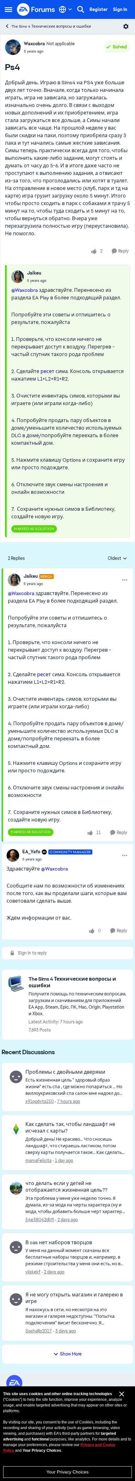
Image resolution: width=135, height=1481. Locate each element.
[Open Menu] (126, 26)
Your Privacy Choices (67, 1471)
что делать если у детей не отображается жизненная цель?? (66, 1186)
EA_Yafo (31, 852)
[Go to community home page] (36, 9)
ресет (48, 371)
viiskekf (32, 1272)
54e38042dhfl (39, 1219)
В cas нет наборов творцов (58, 1242)
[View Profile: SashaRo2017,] (16, 1299)
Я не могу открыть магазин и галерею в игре (74, 1298)
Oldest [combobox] (117, 558)
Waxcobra (34, 44)
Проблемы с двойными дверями (65, 1072)
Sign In (120, 9)
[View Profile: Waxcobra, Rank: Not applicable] (13, 47)
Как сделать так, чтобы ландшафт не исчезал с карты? (70, 1127)
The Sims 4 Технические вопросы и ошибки (51, 26)
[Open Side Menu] (8, 9)
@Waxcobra (24, 290)
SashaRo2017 (38, 1331)
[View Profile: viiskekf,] (16, 1247)
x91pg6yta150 (39, 1101)
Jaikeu (34, 273)
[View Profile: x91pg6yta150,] (16, 1077)
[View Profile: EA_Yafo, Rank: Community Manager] (13, 855)
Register (98, 9)
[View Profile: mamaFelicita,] (16, 1129)
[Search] (80, 9)
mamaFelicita (38, 1160)
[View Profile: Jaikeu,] (17, 276)
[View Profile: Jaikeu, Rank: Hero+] (14, 580)
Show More (71, 1354)
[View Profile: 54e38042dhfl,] (16, 1188)
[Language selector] (65, 9)
